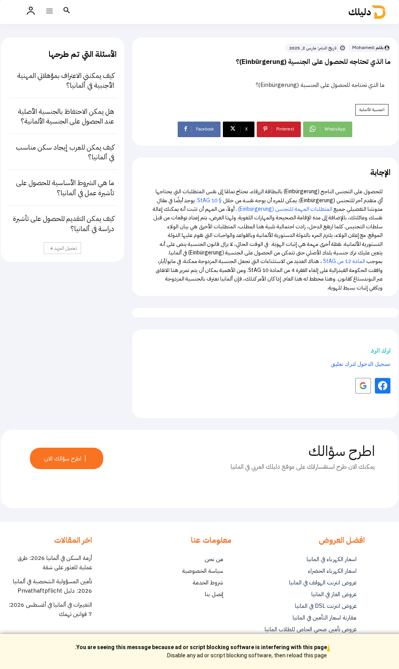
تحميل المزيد (65, 248)
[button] (67, 11)
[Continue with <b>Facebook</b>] (382, 386)
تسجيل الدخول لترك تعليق (360, 363)
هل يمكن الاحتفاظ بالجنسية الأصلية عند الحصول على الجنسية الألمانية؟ (66, 116)
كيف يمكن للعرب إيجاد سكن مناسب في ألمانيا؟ (65, 152)
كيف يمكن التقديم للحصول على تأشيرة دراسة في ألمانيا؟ (63, 223)
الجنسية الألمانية (372, 110)
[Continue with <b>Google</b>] (363, 386)
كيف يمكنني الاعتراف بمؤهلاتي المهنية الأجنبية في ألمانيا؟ (65, 80)
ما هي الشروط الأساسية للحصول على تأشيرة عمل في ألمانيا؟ (65, 187)
